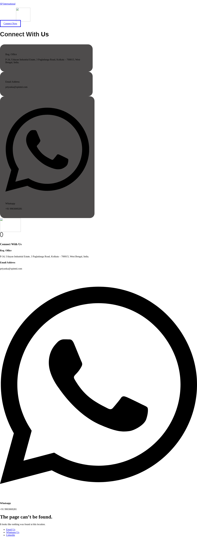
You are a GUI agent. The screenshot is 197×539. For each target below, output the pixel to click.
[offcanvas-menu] (1, 234)
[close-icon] (1, 238)
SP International (7, 3)
